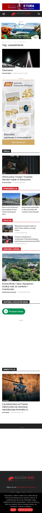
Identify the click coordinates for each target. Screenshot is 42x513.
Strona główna (6, 42)
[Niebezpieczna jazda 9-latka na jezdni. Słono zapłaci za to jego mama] (7, 228)
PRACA (6, 151)
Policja (7, 220)
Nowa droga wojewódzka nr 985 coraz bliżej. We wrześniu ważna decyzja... (31, 209)
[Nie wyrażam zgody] (39, 503)
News (4, 173)
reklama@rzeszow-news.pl (26, 487)
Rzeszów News (6, 73)
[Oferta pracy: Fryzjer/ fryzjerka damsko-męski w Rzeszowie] (21, 165)
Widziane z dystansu (8, 66)
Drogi (4, 204)
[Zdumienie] (21, 58)
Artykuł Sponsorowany (9, 292)
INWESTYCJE (9, 369)
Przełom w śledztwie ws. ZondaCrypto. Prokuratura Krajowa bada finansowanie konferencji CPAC (27, 239)
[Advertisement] (21, 342)
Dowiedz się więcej (25, 510)
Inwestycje (6, 400)
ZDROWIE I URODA (11, 249)
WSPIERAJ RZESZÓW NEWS (15, 302)
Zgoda (13, 510)
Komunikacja (10, 188)
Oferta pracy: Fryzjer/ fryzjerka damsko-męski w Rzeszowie (17, 178)
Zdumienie (7, 70)
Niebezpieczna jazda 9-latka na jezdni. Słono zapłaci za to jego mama (25, 228)
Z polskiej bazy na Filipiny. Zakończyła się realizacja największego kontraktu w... (15, 407)
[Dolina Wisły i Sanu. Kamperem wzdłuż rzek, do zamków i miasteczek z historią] (21, 267)
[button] (3, 14)
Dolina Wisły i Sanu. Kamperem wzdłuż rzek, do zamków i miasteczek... (17, 286)
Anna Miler (5, 412)
